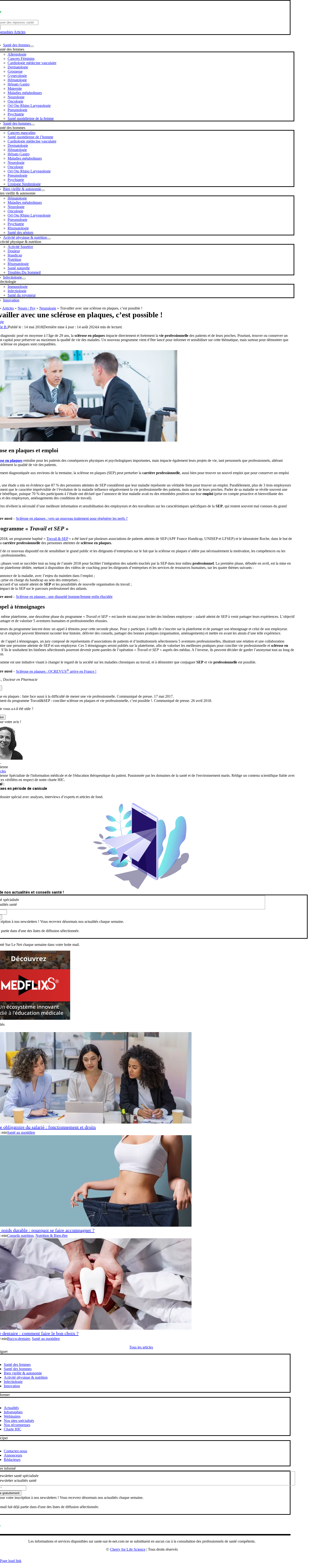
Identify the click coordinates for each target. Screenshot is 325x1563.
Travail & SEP (57, 539)
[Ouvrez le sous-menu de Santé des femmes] (32, 46)
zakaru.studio (157, 1557)
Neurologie (47, 308)
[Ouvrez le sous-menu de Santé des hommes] (33, 124)
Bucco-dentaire (18, 1339)
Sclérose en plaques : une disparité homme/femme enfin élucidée (64, 597)
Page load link (10, 1561)
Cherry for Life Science (127, 1549)
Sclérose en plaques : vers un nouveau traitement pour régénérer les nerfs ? (72, 518)
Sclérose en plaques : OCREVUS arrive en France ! (56, 671)
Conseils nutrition (20, 1236)
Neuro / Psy (26, 308)
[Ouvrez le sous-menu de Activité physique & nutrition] (49, 238)
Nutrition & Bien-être (51, 1236)
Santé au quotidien (21, 1132)
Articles (19, 32)
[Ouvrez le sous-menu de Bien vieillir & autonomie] (43, 190)
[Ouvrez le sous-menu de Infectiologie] (24, 278)
